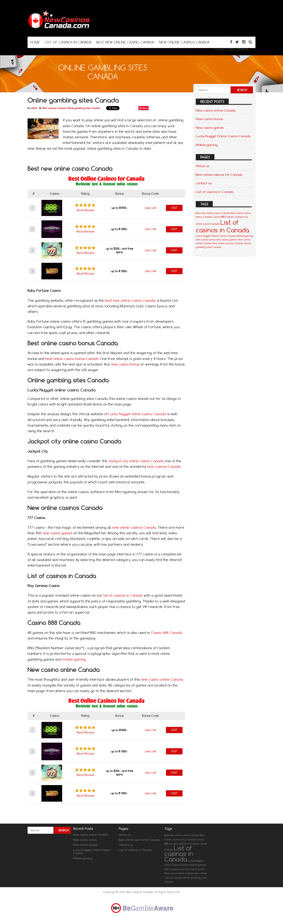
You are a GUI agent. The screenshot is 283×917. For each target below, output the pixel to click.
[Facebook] (231, 42)
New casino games (210, 127)
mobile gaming (74, 659)
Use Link (150, 208)
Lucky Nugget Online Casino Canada (223, 136)
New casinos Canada (54, 108)
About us (202, 166)
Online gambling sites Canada (83, 108)
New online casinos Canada (228, 243)
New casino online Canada (215, 110)
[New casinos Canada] (59, 28)
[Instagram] (243, 42)
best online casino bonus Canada (71, 359)
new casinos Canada (163, 467)
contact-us (204, 183)
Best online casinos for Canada (219, 175)
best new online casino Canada (130, 300)
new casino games (57, 533)
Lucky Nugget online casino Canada (137, 414)
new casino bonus (125, 364)
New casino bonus (209, 119)
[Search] (250, 42)
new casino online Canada (162, 679)
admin (34, 108)
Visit (174, 208)
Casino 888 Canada (166, 633)
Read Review (85, 210)
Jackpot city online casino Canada (136, 461)
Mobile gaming (207, 145)
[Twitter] (237, 42)
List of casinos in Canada (214, 192)
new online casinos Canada (134, 527)
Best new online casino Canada (213, 213)
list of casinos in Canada (123, 595)
